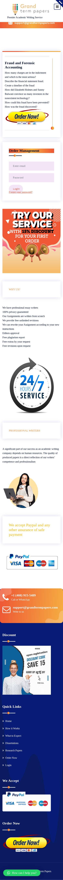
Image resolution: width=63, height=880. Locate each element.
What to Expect (13, 735)
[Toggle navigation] (57, 7)
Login (8, 765)
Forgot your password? (20, 192)
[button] (21, 873)
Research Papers (13, 750)
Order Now (11, 757)
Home (8, 721)
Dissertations (11, 743)
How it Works (12, 728)
